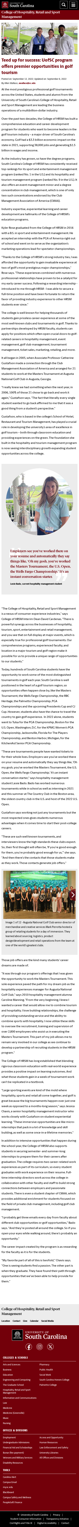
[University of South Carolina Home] (17, 4)
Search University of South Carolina (64, 5)
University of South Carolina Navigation (73, 5)
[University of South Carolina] (39, 1335)
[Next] (72, 895)
